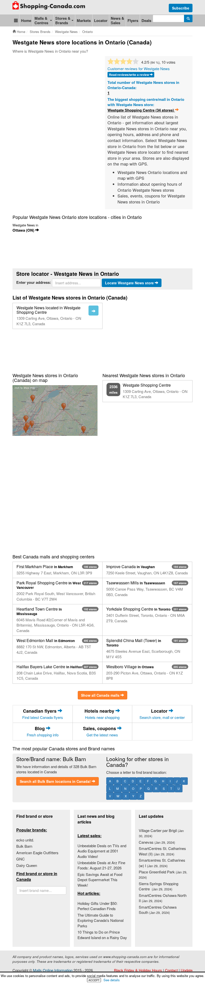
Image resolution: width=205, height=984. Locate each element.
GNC (20, 858)
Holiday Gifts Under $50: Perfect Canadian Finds (98, 906)
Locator (101, 20)
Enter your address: (33, 282)
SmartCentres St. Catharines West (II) (162, 851)
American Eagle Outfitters (37, 852)
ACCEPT (94, 980)
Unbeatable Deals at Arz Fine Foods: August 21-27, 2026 (101, 865)
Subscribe (180, 7)
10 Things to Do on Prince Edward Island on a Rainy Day (102, 934)
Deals (146, 20)
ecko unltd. (25, 839)
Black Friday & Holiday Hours (138, 970)
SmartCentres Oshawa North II (162, 898)
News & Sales (117, 20)
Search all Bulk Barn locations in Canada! (56, 781)
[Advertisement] (103, 71)
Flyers (133, 20)
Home (26, 20)
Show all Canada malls (100, 695)
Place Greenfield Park (163, 874)
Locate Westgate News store (130, 282)
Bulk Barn (24, 846)
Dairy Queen (26, 865)
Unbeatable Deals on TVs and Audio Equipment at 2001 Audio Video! (102, 851)
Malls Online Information (52, 970)
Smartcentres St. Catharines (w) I (162, 862)
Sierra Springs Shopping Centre (158, 886)
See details (112, 980)
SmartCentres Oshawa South (157, 909)
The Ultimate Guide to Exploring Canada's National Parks (101, 920)
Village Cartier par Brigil (161, 833)
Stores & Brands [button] (62, 20)
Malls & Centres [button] (41, 20)
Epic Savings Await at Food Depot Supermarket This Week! (100, 880)
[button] (15, 20)
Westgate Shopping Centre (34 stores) (141, 110)
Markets (84, 20)
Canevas (157, 842)
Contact (171, 970)
